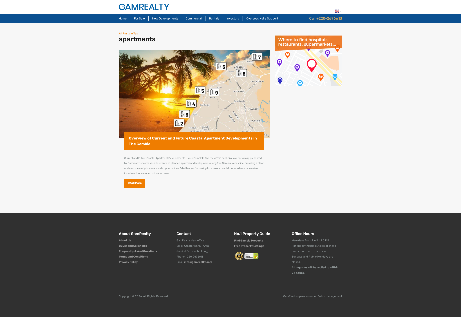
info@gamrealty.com (198, 262)
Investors (233, 18)
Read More (135, 183)
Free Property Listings (249, 246)
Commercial (194, 18)
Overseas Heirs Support (262, 18)
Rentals (214, 18)
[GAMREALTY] (144, 7)
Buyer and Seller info (133, 245)
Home (123, 18)
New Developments (165, 18)
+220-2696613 (329, 18)
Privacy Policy (128, 262)
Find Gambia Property (248, 240)
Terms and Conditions (133, 256)
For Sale (139, 18)
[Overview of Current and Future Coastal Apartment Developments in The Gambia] (194, 94)
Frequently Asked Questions (138, 251)
